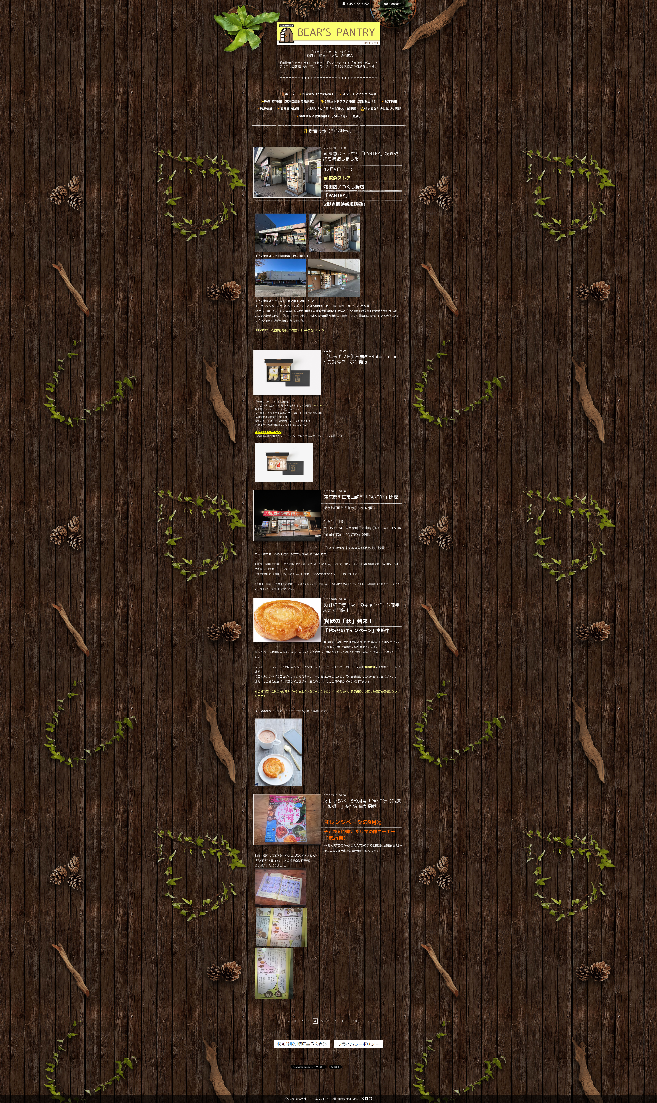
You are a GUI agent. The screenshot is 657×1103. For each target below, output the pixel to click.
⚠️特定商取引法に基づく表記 (380, 109)
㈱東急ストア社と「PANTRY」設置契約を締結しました (360, 156)
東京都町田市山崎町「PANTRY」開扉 (361, 497)
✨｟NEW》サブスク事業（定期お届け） (348, 101)
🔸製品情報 (264, 109)
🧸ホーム (287, 94)
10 (355, 1021)
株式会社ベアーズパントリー (313, 1099)
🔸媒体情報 (389, 101)
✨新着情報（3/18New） (316, 94)
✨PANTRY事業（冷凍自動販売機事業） (288, 101)
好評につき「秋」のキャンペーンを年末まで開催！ (361, 607)
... (361, 1021)
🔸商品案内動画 (288, 109)
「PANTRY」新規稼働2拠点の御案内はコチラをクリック (289, 330)
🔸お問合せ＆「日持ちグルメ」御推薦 (329, 109)
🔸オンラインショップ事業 (357, 94)
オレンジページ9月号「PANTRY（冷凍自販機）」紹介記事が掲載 (362, 803)
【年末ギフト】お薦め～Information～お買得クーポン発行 (360, 359)
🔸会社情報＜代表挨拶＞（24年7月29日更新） (328, 116)
